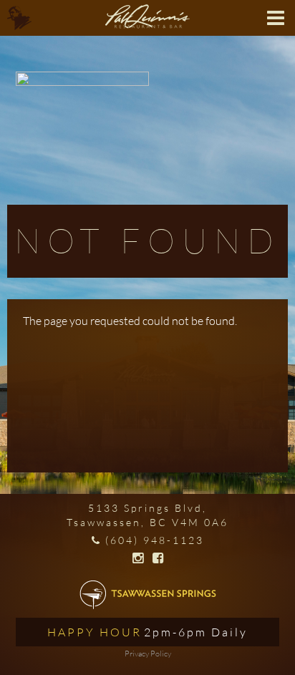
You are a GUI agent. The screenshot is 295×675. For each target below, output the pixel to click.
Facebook (158, 558)
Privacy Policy (148, 654)
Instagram (137, 558)
